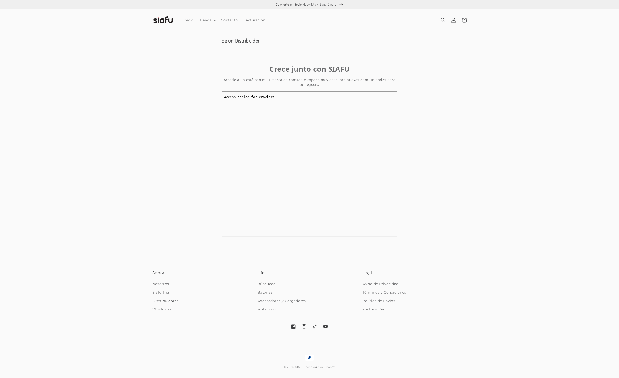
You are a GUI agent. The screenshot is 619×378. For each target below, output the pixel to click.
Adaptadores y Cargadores (282, 301)
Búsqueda (267, 284)
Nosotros (160, 284)
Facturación (373, 309)
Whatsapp (161, 309)
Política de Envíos (378, 301)
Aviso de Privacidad (380, 284)
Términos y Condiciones (384, 292)
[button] (207, 20)
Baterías (265, 292)
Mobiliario (267, 309)
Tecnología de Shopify (319, 367)
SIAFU (299, 367)
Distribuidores (165, 301)
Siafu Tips (161, 292)
